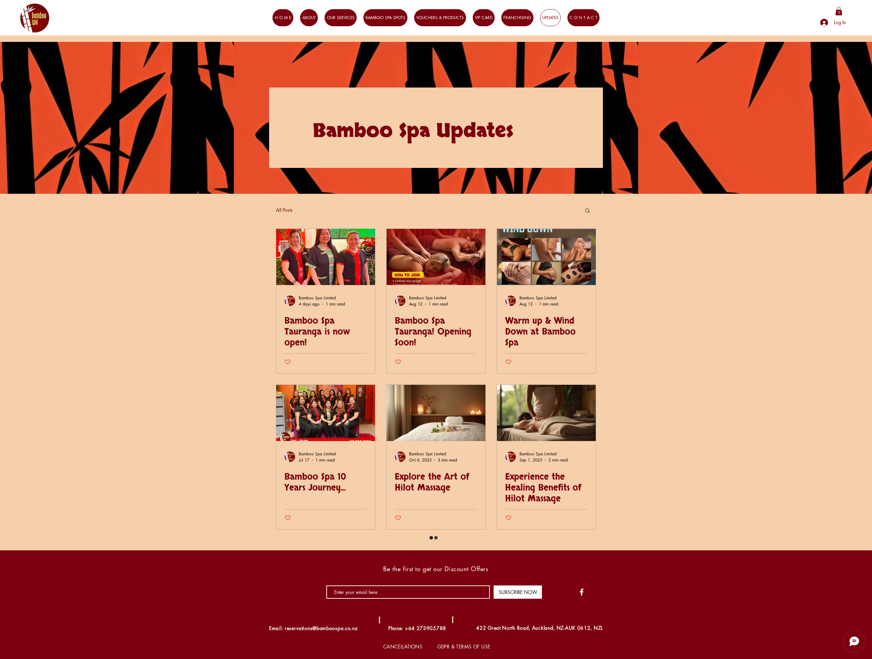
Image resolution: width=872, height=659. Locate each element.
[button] (832, 35)
